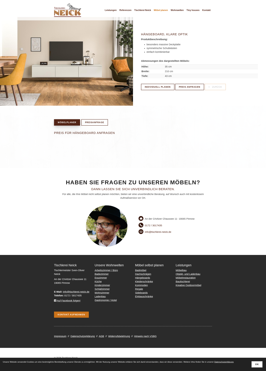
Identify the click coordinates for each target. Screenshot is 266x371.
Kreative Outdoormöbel (188, 285)
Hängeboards (142, 277)
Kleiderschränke (144, 281)
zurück (216, 87)
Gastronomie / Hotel (106, 300)
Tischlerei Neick (142, 10)
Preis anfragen (189, 87)
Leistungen (111, 10)
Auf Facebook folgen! (68, 300)
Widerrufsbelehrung (119, 336)
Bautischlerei (183, 281)
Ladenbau (100, 296)
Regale (139, 289)
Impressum (60, 336)
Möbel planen (161, 10)
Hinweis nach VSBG (145, 336)
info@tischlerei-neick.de (158, 232)
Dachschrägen (143, 274)
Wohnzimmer (102, 292)
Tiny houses (193, 10)
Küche (98, 281)
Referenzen (125, 10)
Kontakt (206, 10)
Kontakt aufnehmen (71, 315)
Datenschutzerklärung (83, 336)
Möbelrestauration (186, 277)
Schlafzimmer (102, 289)
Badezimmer (102, 274)
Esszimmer (101, 277)
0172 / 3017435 (153, 225)
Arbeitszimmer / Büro (106, 270)
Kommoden (141, 285)
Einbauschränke (144, 296)
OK (257, 364)
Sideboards (141, 292)
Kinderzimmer (102, 285)
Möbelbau (181, 270)
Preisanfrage (94, 122)
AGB (101, 336)
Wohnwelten (177, 10)
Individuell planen (158, 87)
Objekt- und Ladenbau (188, 274)
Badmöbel (140, 270)
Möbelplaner (67, 122)
